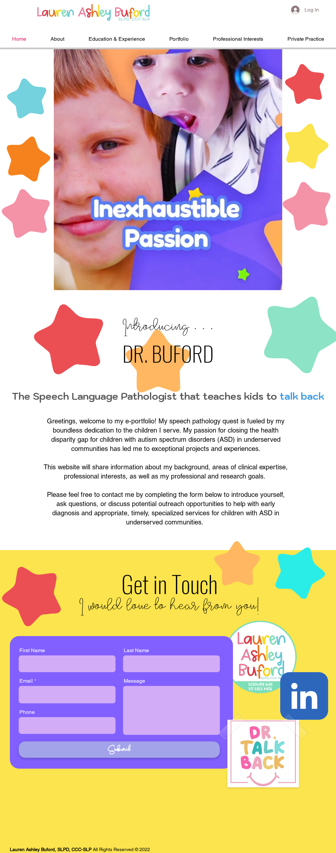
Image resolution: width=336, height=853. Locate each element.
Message (134, 681)
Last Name (136, 650)
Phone (27, 712)
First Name (32, 650)
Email (26, 681)
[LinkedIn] (304, 695)
